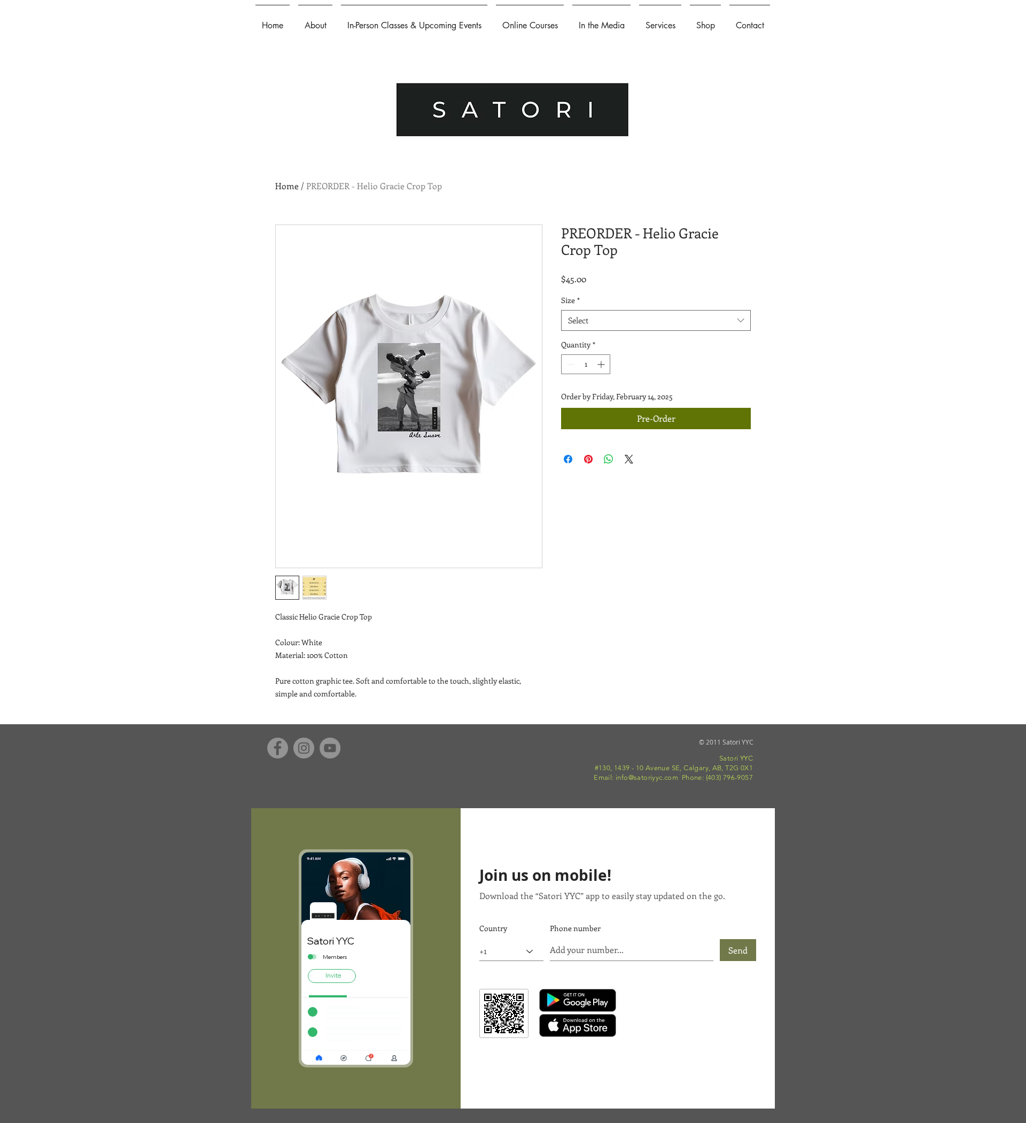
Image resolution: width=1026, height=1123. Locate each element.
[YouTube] (330, 748)
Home (287, 185)
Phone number (575, 928)
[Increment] (602, 364)
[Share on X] (629, 459)
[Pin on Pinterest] (588, 459)
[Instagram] (303, 748)
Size (570, 300)
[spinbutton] (585, 364)
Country (493, 928)
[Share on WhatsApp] (608, 459)
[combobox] (656, 320)
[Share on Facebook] (568, 459)
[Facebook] (277, 748)
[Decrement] (569, 364)
